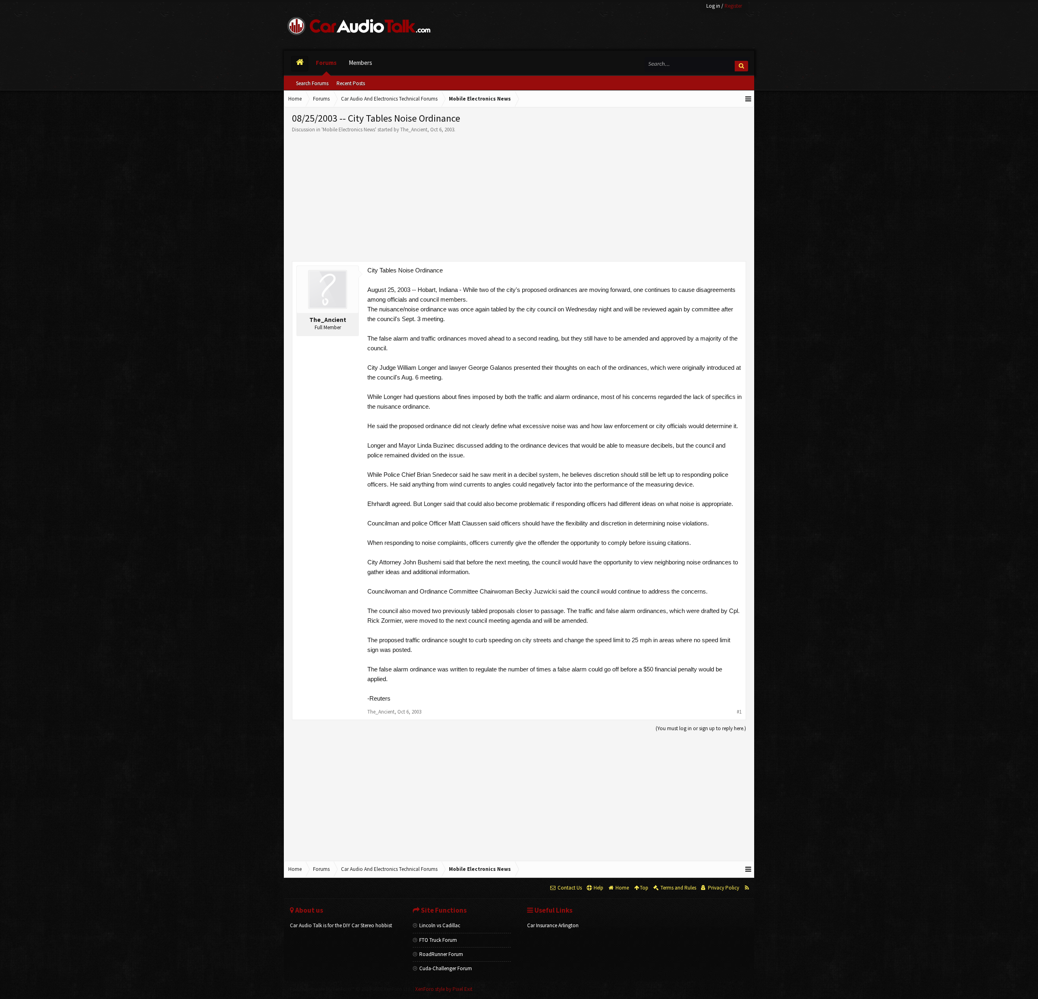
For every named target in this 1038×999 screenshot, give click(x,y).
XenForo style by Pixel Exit (443, 989)
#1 (739, 711)
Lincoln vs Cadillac (439, 925)
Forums (326, 62)
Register (733, 5)
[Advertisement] (519, 194)
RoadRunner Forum (441, 954)
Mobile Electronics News (349, 129)
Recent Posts (351, 83)
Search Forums (312, 83)
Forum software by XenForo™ (351, 989)
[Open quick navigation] (748, 99)
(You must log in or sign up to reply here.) (701, 728)
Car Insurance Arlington (553, 925)
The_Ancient (413, 129)
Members (360, 62)
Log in (713, 5)
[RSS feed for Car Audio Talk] (746, 888)
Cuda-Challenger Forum (445, 968)
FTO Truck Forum (438, 940)
